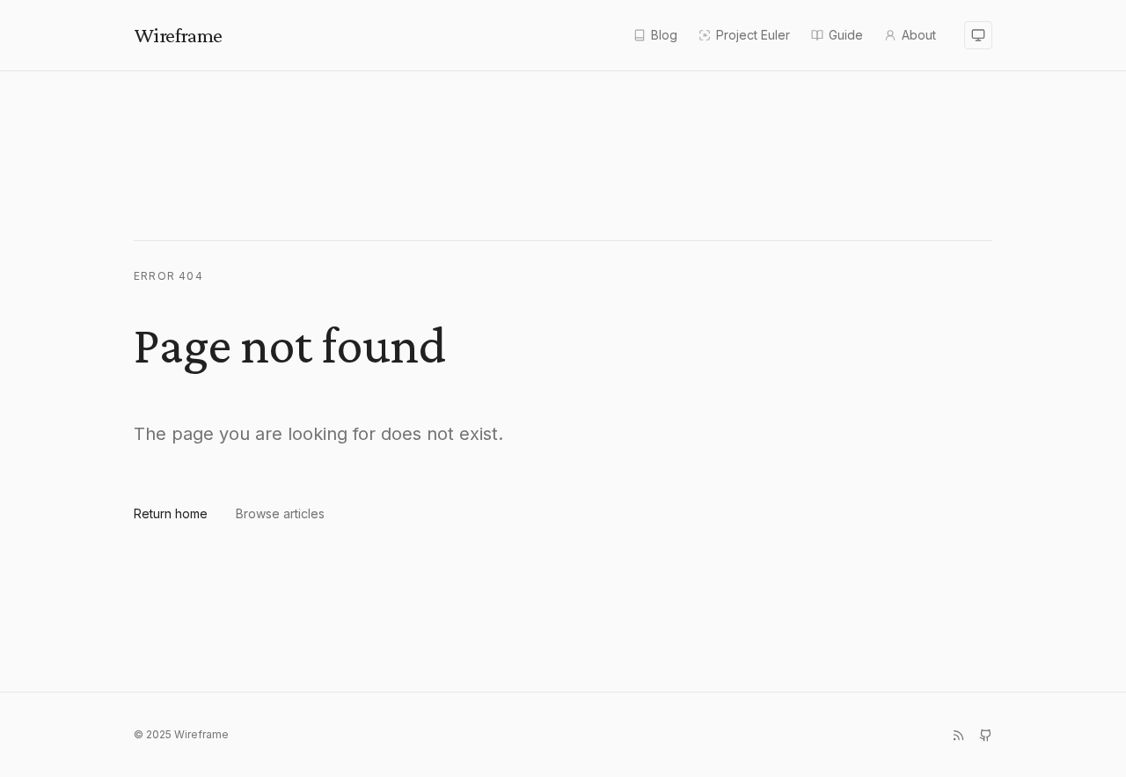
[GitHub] (985, 735)
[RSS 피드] (958, 735)
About (919, 34)
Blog (664, 34)
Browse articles (280, 513)
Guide (846, 34)
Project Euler (753, 34)
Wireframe (178, 35)
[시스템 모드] (978, 35)
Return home (171, 513)
